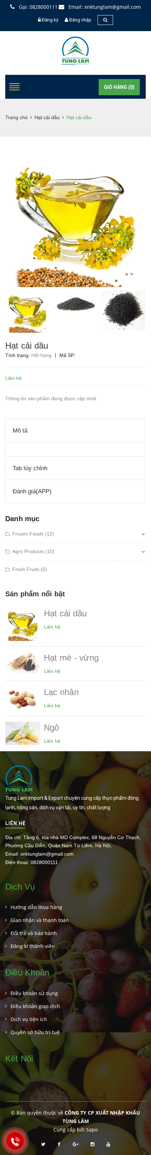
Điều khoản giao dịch (35, 1006)
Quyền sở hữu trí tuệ (35, 1032)
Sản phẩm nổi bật (35, 594)
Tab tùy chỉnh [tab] (30, 468)
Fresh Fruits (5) (29, 569)
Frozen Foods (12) (33, 534)
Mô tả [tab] (20, 430)
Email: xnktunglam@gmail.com (104, 7)
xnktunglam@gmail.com (47, 854)
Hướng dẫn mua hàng (36, 907)
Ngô (51, 727)
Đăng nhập (80, 19)
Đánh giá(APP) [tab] (32, 491)
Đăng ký (50, 19)
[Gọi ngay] (14, 1140)
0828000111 (44, 862)
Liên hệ (15, 823)
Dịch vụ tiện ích (29, 1019)
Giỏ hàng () (119, 87)
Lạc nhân (61, 692)
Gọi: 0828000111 (38, 7)
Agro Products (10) (33, 551)
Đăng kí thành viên (33, 946)
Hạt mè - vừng (71, 657)
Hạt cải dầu (65, 613)
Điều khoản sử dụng (34, 993)
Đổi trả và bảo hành (34, 933)
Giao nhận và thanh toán (40, 920)
